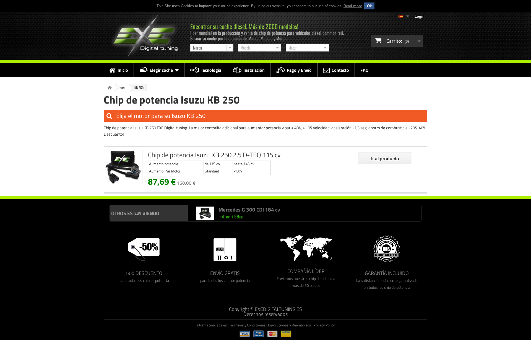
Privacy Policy (324, 325)
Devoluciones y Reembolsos (289, 325)
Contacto (340, 70)
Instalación (254, 70)
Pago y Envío (299, 70)
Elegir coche (161, 70)
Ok (369, 6)
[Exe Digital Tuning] (144, 36)
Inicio (123, 70)
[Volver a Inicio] (109, 87)
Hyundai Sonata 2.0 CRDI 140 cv (254, 217)
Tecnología (211, 70)
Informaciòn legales (211, 325)
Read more (352, 6)
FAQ (364, 70)
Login (420, 16)
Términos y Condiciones (247, 325)
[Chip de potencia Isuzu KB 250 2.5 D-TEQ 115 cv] (123, 167)
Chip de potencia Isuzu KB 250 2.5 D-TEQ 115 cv (214, 155)
